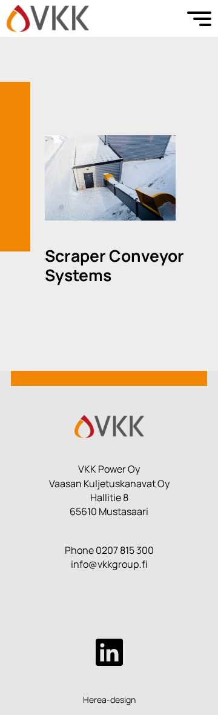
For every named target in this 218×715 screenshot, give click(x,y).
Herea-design (109, 699)
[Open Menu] (199, 19)
